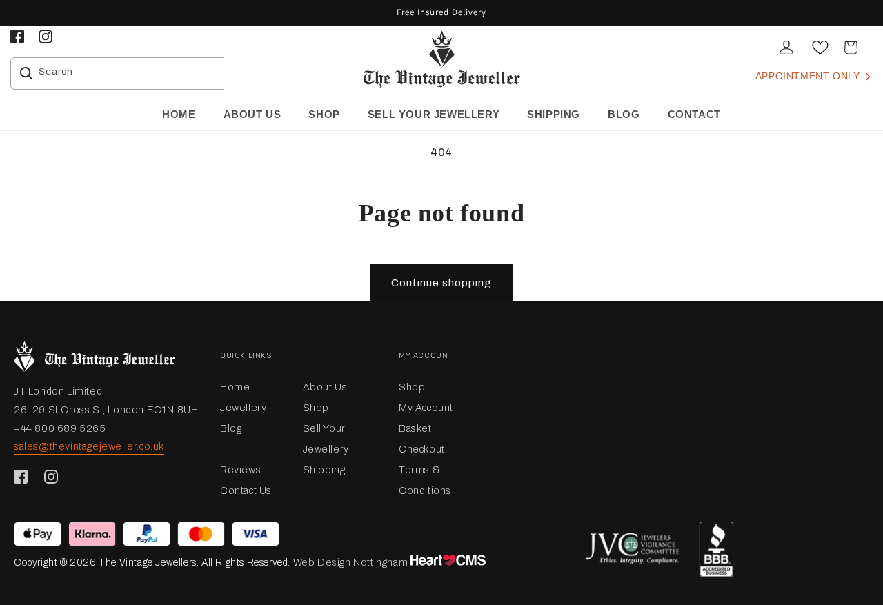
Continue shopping (441, 282)
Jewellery (243, 407)
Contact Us (246, 490)
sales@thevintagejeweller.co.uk (89, 446)
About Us (325, 387)
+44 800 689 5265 (60, 428)
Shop (316, 407)
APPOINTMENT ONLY (809, 75)
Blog (230, 428)
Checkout (422, 449)
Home (235, 387)
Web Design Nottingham (350, 562)
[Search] (26, 73)
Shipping (324, 469)
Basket (415, 428)
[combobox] (129, 73)
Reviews (240, 469)
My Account (426, 407)
